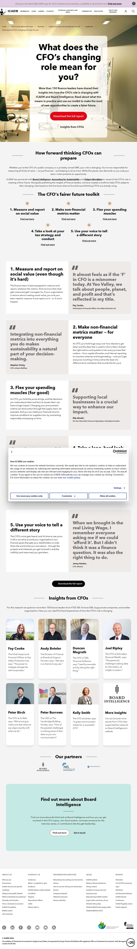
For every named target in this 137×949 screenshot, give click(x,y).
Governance (6, 883)
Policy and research (113, 11)
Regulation (98, 11)
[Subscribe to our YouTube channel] (37, 928)
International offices (35, 900)
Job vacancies (7, 914)
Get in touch (79, 833)
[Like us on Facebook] (21, 928)
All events (119, 880)
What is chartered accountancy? (14, 897)
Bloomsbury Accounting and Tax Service (68, 880)
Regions (31, 897)
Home (4, 27)
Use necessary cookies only (29, 496)
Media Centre (7, 911)
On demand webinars (124, 893)
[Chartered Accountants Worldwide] (128, 925)
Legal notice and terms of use (97, 900)
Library (55, 883)
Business (41, 27)
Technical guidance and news (68, 11)
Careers (41, 11)
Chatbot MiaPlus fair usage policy (98, 907)
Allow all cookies (108, 496)
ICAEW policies (91, 880)
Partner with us (33, 907)
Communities (87, 11)
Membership (24, 11)
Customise (67, 496)
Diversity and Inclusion (10, 900)
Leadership (89, 27)
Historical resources (60, 897)
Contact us (32, 880)
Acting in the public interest (12, 893)
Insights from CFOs (72, 126)
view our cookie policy (69, 477)
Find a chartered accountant (12, 904)
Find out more (115, 3)
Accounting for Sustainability (65, 179)
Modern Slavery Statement (96, 883)
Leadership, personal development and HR (64, 27)
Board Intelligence (42, 179)
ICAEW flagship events (124, 904)
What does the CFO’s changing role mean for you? (20, 30)
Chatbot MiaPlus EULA (94, 911)
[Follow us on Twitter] (4, 928)
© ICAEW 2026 (8, 938)
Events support (121, 907)
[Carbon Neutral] (108, 925)
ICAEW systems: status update (39, 890)
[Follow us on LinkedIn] (12, 928)
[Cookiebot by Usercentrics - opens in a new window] (115, 452)
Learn (33, 11)
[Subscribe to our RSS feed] (54, 928)
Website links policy (93, 904)
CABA (30, 904)
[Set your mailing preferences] (46, 928)
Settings (118, 488)
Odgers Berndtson (93, 179)
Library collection (59, 900)
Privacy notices (91, 887)
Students (50, 11)
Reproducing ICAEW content (96, 897)
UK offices (31, 893)
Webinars (119, 890)
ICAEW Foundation (9, 907)
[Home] (9, 11)
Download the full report (68, 116)
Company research (60, 893)
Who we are (6, 880)
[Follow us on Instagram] (29, 928)
